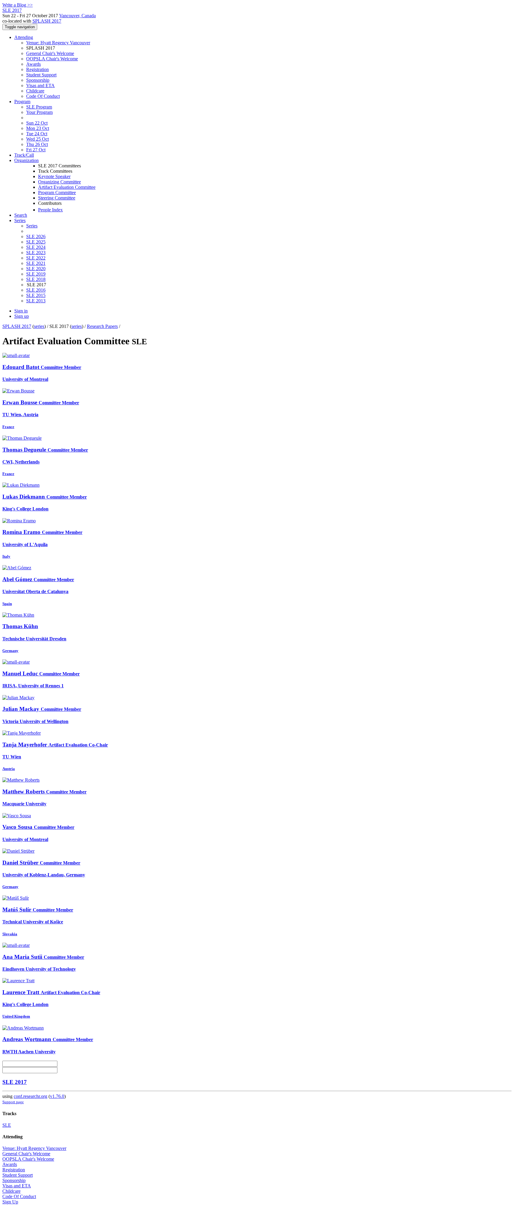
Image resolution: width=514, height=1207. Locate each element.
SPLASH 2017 (46, 20)
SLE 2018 (36, 279)
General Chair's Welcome (50, 53)
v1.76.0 (57, 1096)
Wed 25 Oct (37, 139)
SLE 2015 (36, 295)
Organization (26, 160)
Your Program (39, 112)
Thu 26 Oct (37, 144)
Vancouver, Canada (77, 15)
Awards (33, 64)
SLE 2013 (36, 300)
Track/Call (24, 155)
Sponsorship (37, 80)
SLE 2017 (14, 1082)
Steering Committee (56, 197)
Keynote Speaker (54, 176)
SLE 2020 (36, 268)
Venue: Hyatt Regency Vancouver (58, 42)
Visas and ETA (40, 85)
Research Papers (102, 326)
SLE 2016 (36, 290)
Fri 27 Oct (36, 149)
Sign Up (10, 1201)
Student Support (41, 74)
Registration (37, 69)
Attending (23, 37)
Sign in (21, 310)
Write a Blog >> (17, 4)
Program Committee (57, 192)
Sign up (21, 316)
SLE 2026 (36, 236)
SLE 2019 (36, 273)
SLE (6, 1125)
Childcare (35, 90)
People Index (50, 209)
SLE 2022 (36, 257)
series (39, 326)
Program (22, 101)
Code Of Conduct (43, 96)
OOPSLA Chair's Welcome (52, 58)
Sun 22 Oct (37, 122)
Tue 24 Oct (36, 133)
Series (31, 225)
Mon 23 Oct (37, 128)
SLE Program (39, 106)
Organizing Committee (59, 181)
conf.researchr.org (30, 1096)
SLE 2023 (36, 252)
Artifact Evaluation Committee (66, 187)
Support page (13, 1102)
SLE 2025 (36, 241)
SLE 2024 (36, 247)
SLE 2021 (36, 263)
